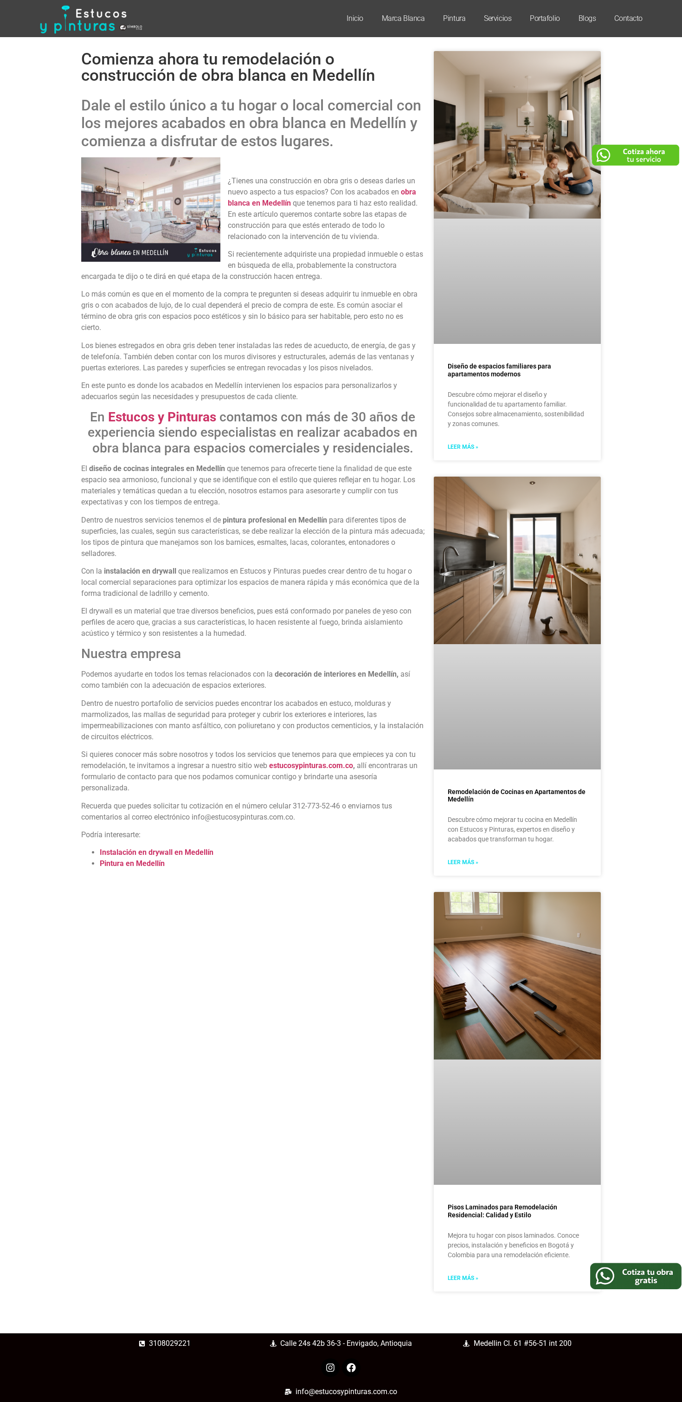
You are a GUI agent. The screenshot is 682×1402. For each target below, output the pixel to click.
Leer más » (463, 447)
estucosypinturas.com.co (311, 765)
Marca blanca (403, 18)
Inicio (355, 18)
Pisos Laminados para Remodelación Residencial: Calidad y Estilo (502, 1211)
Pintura (454, 18)
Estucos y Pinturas (162, 417)
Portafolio (545, 18)
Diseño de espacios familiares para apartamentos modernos (499, 370)
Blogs (587, 18)
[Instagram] (330, 1367)
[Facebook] (351, 1367)
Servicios (497, 18)
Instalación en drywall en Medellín (156, 852)
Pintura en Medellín (132, 863)
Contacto (628, 18)
